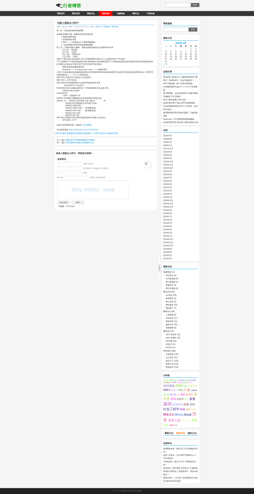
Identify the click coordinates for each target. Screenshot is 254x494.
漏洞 (167, 403)
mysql (179, 382)
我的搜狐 (87, 133)
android (165, 380)
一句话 (179, 390)
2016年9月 (167, 152)
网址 (85, 173)
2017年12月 (168, 149)
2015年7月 (167, 178)
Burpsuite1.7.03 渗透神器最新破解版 (178, 119)
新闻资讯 (169, 298)
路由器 (188, 414)
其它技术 (169, 275)
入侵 (186, 390)
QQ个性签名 (171, 334)
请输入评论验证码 (97, 177)
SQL (185, 386)
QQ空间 (58, 133)
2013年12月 (168, 239)
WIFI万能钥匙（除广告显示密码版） (178, 83)
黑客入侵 (174, 420)
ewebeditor (182, 380)
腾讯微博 (71, 133)
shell (178, 385)
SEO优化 (169, 385)
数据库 (189, 394)
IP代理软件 (167, 382)
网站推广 (169, 308)
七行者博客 (86, 125)
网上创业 (169, 301)
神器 (182, 409)
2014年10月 (168, 207)
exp (188, 380)
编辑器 (193, 410)
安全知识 (169, 318)
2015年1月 (167, 197)
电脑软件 (169, 285)
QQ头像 (169, 341)
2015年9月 (167, 171)
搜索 (195, 5)
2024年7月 (167, 136)
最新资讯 (169, 321)
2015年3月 (167, 191)
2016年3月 (167, 158)
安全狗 (172, 394)
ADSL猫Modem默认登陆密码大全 (79, 142)
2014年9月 (167, 210)
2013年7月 (167, 255)
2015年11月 (168, 165)
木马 (173, 398)
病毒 (186, 404)
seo (190, 382)
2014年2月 (167, 233)
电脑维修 (121, 13)
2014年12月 (168, 200)
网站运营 (76, 13)
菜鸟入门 (98, 27)
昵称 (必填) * (88, 164)
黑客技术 (169, 367)
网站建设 (169, 305)
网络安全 (91, 13)
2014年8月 (167, 213)
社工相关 (169, 357)
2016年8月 (167, 155)
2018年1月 (167, 145)
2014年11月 (168, 204)
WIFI (166, 390)
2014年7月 (167, 216)
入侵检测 (169, 315)
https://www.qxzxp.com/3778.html (83, 130)
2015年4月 (167, 187)
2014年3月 (167, 229)
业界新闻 (169, 354)
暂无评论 (115, 27)
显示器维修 (170, 282)
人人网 (94, 133)
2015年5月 (167, 184)
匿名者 (166, 395)
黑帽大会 (173, 425)
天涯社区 (102, 133)
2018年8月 (167, 139)
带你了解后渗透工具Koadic (174, 100)
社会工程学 (171, 409)
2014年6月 (167, 220)
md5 (174, 382)
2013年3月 (167, 259)
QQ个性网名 (171, 338)
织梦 (188, 409)
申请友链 (151, 13)
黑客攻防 (106, 13)
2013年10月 (168, 246)
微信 (64, 133)
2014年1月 (167, 236)
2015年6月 (167, 181)
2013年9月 (167, 249)
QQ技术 (169, 344)
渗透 (192, 398)
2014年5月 (167, 223)
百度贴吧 (110, 133)
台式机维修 (170, 279)
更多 (116, 133)
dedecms (173, 380)
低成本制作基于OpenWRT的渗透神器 (179, 103)
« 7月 (165, 64)
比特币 (180, 399)
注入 (186, 399)
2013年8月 (167, 252)
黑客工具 (169, 364)
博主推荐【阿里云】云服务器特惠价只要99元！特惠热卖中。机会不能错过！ (180, 471)
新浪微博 (79, 133)
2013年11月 (168, 242)
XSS (172, 390)
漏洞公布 (169, 324)
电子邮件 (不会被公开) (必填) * (96, 168)
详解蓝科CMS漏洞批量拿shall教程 (80, 140)
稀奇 (165, 478)
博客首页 (61, 13)
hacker (193, 380)
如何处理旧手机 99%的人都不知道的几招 (180, 122)
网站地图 (138, 491)
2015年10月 (168, 168)
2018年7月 (167, 142)
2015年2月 (167, 194)
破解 (192, 404)
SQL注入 (193, 385)
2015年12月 (168, 161)
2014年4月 (167, 226)
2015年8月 (167, 174)
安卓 (178, 395)
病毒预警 (169, 328)
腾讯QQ (135, 13)
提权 (183, 394)
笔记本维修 (170, 288)
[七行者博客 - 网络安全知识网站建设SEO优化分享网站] (68, 6)
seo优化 (169, 295)
